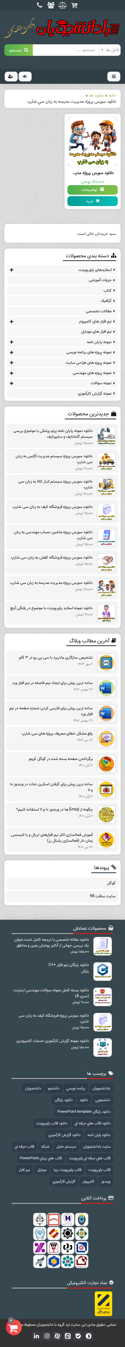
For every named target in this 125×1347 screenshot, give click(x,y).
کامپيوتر (88, 1181)
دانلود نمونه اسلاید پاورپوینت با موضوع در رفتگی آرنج (51, 608)
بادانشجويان (101, 1088)
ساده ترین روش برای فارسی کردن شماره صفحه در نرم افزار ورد (51, 711)
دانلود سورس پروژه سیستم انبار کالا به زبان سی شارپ (55, 484)
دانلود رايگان (64, 1100)
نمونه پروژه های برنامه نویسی (89, 352)
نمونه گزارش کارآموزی (95, 393)
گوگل (111, 883)
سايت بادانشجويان (96, 1147)
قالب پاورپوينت (99, 1170)
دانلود (84, 1100)
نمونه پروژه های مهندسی (92, 373)
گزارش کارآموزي (63, 1181)
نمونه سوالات (101, 383)
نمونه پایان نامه (99, 342)
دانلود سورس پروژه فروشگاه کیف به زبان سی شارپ (52, 507)
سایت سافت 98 (103, 896)
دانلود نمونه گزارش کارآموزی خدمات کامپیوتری (52, 1041)
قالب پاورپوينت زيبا (67, 1170)
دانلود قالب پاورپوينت (51, 1123)
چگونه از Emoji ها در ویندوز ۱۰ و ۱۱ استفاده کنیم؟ (54, 810)
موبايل (42, 1170)
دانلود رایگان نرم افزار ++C (69, 965)
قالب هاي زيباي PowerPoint (41, 1158)
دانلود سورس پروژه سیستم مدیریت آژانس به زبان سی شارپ (54, 459)
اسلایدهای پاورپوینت (95, 270)
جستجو (16, 50)
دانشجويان (33, 1088)
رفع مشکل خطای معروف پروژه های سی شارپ (57, 734)
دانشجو (53, 1088)
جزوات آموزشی (100, 280)
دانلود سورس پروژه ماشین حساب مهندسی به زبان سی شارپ (53, 535)
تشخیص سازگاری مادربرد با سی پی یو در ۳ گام (56, 658)
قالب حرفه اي (24, 1147)
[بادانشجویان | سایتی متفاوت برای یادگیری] (62, 28)
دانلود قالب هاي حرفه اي (92, 1123)
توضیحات (90, 189)
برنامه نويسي (75, 1088)
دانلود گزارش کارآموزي (64, 1135)
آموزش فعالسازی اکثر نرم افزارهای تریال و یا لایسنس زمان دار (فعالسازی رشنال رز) (52, 838)
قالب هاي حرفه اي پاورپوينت (89, 1158)
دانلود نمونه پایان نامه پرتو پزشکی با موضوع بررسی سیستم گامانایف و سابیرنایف (53, 434)
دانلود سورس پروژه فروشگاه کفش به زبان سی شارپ (52, 558)
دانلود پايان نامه (99, 1135)
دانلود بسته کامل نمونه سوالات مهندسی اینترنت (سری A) (51, 993)
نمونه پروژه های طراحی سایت (89, 362)
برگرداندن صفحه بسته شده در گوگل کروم (61, 759)
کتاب (107, 290)
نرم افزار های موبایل (96, 331)
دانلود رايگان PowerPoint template (83, 1112)
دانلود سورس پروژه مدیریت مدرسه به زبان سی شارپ (51, 583)
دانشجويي (102, 1100)
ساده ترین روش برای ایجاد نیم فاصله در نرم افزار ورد (52, 683)
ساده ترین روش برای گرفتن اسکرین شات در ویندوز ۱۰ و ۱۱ (51, 787)
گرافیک (106, 300)
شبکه (45, 1147)
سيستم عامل (66, 1147)
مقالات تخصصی (99, 311)
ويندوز (105, 1181)
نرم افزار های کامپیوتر (95, 321)
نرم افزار (24, 1170)
